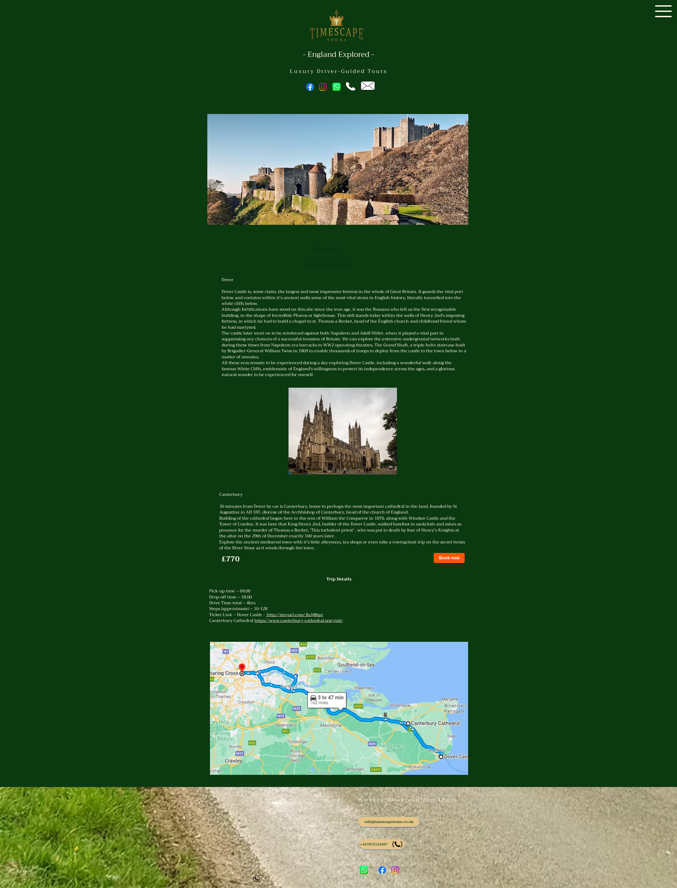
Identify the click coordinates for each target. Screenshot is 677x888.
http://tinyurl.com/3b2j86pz (294, 615)
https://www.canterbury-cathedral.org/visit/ (298, 620)
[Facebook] (310, 87)
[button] (663, 11)
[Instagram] (323, 87)
